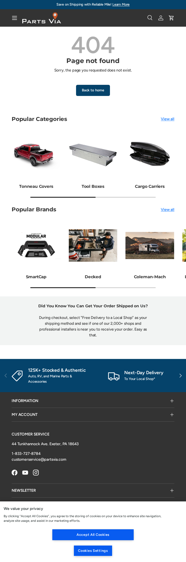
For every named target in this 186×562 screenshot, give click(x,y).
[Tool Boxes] (93, 155)
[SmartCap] (36, 245)
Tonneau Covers (36, 186)
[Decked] (93, 245)
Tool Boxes (93, 186)
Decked (93, 276)
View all (167, 119)
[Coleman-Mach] (149, 245)
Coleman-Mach (150, 276)
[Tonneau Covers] (36, 155)
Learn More (121, 4)
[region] (93, 531)
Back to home (93, 90)
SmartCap (36, 276)
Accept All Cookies (93, 534)
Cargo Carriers (150, 186)
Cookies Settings (93, 550)
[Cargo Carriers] (149, 155)
